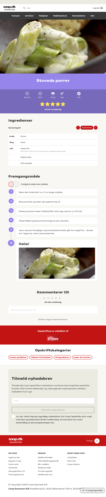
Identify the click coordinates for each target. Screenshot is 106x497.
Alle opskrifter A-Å (16, 471)
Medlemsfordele (45, 457)
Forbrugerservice (16, 474)
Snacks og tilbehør (18, 357)
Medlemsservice (45, 474)
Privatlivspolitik (45, 471)
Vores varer (13, 464)
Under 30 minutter (82, 357)
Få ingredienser (62, 357)
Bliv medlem (43, 464)
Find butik (12, 468)
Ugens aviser (14, 457)
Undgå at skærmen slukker (34, 184)
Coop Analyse (73, 464)
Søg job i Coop (14, 461)
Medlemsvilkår (44, 468)
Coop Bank (72, 457)
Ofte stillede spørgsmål (48, 461)
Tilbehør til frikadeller (41, 357)
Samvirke (71, 461)
